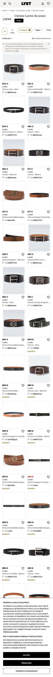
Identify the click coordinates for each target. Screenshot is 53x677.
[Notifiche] (42, 3)
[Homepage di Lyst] (26, 3)
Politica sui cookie (10, 632)
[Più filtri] (4, 31)
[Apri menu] (4, 3)
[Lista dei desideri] (48, 3)
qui (17, 51)
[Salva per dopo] (22, 84)
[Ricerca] (9, 3)
